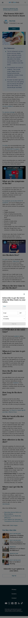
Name (4, 306)
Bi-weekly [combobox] (6, 318)
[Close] (24, 294)
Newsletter (5, 316)
